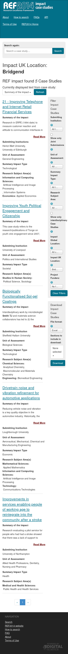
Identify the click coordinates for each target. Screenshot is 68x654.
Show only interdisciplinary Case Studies (57, 222)
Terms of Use (10, 24)
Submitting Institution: (56, 119)
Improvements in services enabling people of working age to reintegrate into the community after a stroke (22, 509)
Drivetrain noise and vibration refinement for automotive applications (21, 392)
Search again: (12, 45)
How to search (21, 17)
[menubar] (34, 20)
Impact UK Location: (56, 259)
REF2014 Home (30, 24)
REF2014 (27, 6)
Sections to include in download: (56, 339)
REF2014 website (14, 625)
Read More (39, 136)
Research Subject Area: (55, 196)
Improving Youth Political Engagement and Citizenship (21, 210)
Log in (62, 33)
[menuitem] (5, 17)
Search (8, 622)
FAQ (7, 633)
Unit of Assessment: (57, 156)
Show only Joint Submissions (57, 141)
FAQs (36, 17)
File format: (56, 321)
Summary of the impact (17, 92)
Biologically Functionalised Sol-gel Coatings (19, 296)
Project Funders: (55, 276)
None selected (57, 349)
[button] (52, 125)
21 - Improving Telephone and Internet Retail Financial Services (22, 106)
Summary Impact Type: (55, 175)
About (6, 17)
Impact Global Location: (55, 240)
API (46, 17)
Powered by (53, 643)
